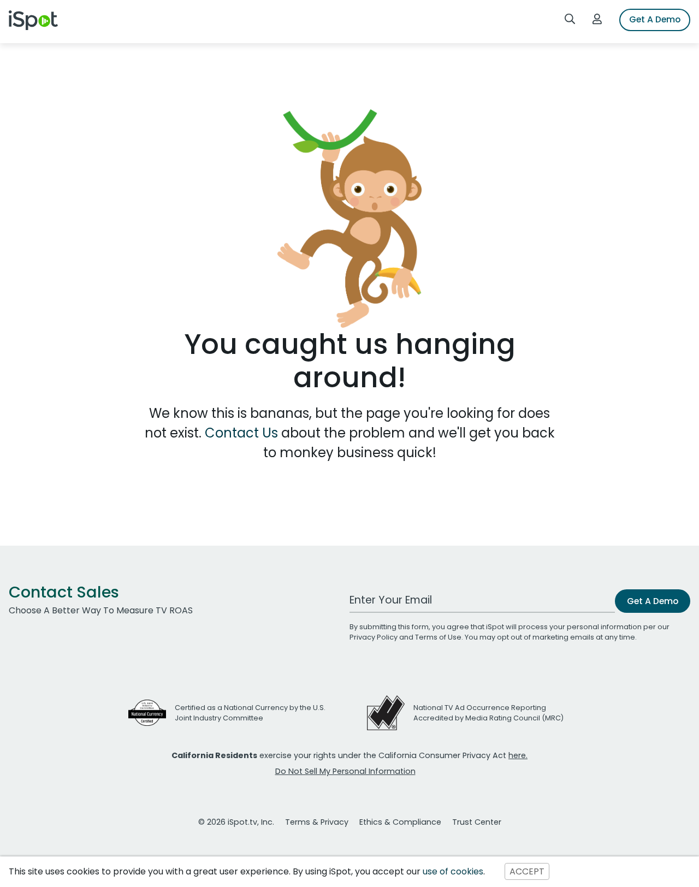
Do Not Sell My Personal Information (345, 771)
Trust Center (476, 822)
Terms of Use (438, 637)
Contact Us (243, 433)
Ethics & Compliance (400, 822)
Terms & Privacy (316, 822)
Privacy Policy (374, 637)
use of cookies (453, 871)
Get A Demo (654, 19)
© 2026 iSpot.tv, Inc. (236, 822)
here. (518, 755)
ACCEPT (527, 871)
